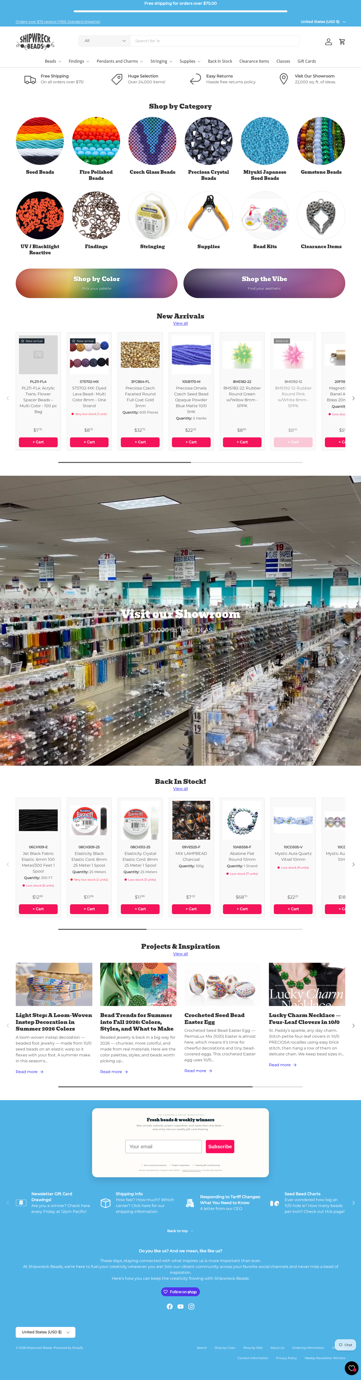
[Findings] (96, 215)
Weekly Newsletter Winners (325, 1358)
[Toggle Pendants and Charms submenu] (141, 61)
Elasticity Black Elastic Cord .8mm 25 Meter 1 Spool (89, 859)
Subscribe (220, 1146)
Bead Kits (265, 246)
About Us (277, 1348)
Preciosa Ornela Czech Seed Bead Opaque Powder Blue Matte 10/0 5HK (191, 400)
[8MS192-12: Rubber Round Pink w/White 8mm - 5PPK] (293, 354)
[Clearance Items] (321, 215)
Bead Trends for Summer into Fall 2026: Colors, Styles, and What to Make (137, 1022)
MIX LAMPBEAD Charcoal (191, 856)
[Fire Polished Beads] (96, 141)
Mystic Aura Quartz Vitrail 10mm (293, 856)
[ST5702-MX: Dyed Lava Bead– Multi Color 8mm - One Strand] (89, 354)
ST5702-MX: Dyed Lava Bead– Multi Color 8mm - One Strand (89, 397)
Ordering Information (308, 1348)
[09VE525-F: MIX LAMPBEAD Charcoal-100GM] (191, 820)
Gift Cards (307, 61)
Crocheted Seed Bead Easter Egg (214, 1018)
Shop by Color (225, 1348)
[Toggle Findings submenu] (88, 61)
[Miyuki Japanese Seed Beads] (265, 141)
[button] (342, 41)
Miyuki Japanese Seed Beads (264, 175)
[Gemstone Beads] (321, 141)
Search (202, 1348)
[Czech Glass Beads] (152, 141)
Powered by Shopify (68, 1348)
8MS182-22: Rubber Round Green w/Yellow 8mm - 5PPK (242, 397)
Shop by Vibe (253, 1348)
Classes (283, 61)
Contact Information (252, 1358)
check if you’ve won (191, 1170)
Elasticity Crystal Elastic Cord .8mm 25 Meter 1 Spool (140, 859)
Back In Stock (220, 61)
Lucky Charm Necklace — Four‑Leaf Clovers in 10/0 (305, 1018)
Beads (50, 61)
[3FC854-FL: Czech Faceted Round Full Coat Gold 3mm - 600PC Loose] (140, 354)
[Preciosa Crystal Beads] (209, 141)
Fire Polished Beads (96, 175)
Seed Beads (40, 172)
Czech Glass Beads (152, 172)
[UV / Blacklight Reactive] (40, 215)
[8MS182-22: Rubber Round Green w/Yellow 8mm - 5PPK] (242, 354)
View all (180, 323)
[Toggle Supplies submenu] (199, 61)
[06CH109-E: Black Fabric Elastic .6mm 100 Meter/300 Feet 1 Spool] (38, 820)
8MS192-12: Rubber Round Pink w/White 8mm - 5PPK (293, 397)
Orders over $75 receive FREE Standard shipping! (58, 21)
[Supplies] (209, 215)
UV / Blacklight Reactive (40, 249)
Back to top (178, 1231)
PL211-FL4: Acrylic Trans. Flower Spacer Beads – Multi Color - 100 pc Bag (38, 400)
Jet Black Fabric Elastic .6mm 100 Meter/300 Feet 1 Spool (38, 862)
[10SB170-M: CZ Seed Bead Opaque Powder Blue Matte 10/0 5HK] (191, 354)
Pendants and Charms (117, 61)
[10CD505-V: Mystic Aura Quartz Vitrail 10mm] (293, 820)
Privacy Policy (286, 1358)
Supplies (187, 61)
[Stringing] (152, 215)
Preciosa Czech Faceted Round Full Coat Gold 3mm (140, 397)
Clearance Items (254, 61)
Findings (76, 61)
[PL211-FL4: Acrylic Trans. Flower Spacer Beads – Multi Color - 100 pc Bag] (38, 354)
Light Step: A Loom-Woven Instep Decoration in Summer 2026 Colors (54, 1022)
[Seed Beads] (40, 141)
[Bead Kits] (265, 215)
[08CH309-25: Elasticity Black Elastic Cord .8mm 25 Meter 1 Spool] (89, 820)
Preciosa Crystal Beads (208, 175)
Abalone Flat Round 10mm (242, 856)
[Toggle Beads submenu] (60, 61)
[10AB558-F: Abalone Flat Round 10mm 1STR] (242, 820)
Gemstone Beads (321, 172)
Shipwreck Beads (39, 1348)
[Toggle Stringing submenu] (171, 61)
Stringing (159, 61)
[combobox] (189, 41)
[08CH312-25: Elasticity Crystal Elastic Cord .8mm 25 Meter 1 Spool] (140, 820)
